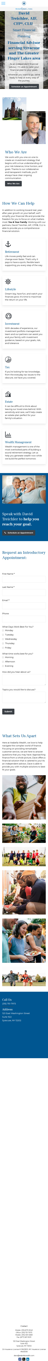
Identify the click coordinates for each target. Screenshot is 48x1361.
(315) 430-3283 (27, 1335)
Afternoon (10, 661)
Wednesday (11, 639)
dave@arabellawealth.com (24, 1356)
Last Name (7, 587)
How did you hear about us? (16, 672)
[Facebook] (19, 1359)
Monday (9, 630)
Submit (8, 711)
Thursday (10, 643)
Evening (9, 666)
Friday (8, 648)
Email (5, 600)
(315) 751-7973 (26, 1333)
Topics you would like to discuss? (18, 689)
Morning (9, 657)
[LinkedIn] (27, 1359)
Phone (5, 613)
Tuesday (9, 635)
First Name (7, 574)
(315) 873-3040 (27, 1330)
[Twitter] (23, 1359)
